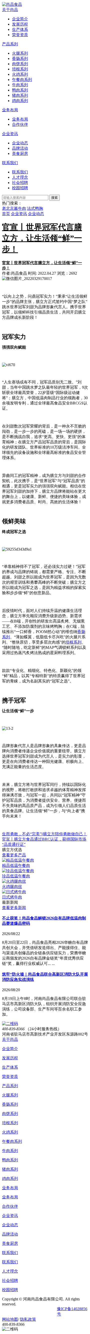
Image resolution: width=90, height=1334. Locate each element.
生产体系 (10, 1067)
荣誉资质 (10, 1076)
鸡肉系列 (10, 1178)
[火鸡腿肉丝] (14, 881)
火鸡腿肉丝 (12, 886)
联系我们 (10, 163)
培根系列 (74, 642)
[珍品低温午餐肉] (18, 871)
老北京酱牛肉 (14, 208)
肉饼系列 (10, 1113)
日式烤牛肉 (12, 897)
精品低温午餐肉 (16, 865)
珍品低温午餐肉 (16, 876)
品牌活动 (10, 1234)
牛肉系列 (10, 1151)
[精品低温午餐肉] (18, 860)
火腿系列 (10, 1095)
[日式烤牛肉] (14, 892)
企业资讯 (10, 134)
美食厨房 (10, 1243)
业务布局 (10, 110)
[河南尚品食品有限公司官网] (12, 4)
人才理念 (10, 1271)
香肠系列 (10, 1104)
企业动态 (36, 214)
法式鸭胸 (35, 208)
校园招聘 (10, 1290)
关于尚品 (10, 10)
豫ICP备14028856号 (72, 1311)
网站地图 (10, 1319)
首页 (6, 214)
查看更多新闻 (14, 907)
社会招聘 (10, 1280)
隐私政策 (28, 1319)
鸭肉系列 (10, 1160)
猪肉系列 (10, 1169)
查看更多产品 (14, 855)
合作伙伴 (10, 1206)
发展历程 (10, 1058)
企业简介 (10, 1049)
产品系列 (10, 44)
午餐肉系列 (12, 1141)
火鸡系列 (10, 1132)
